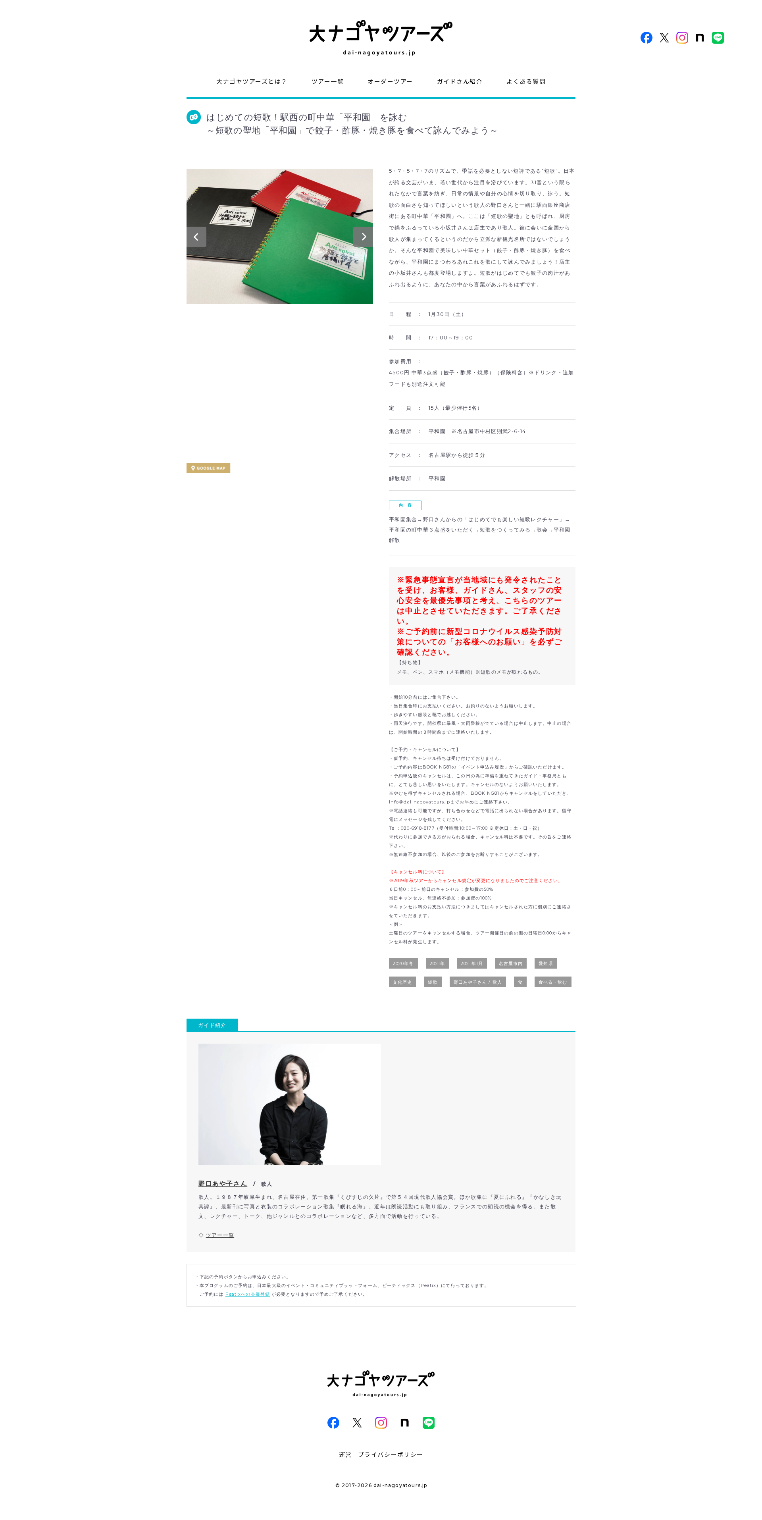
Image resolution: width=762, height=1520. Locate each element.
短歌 (432, 982)
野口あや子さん (222, 1183)
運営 (345, 1454)
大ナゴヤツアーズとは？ (252, 81)
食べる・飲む (553, 982)
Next (363, 238)
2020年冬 (403, 963)
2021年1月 (472, 963)
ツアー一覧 (328, 81)
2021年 (437, 963)
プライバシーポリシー (390, 1454)
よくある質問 (526, 81)
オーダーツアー (390, 81)
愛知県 (546, 963)
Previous (196, 238)
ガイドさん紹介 (460, 81)
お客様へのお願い (488, 641)
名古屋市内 (511, 963)
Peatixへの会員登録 (247, 1294)
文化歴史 (402, 982)
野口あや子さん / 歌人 (478, 982)
